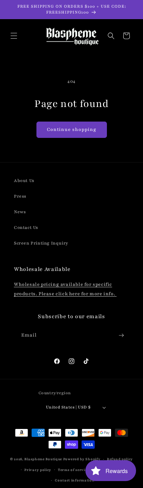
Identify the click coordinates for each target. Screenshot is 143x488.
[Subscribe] (121, 335)
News (20, 212)
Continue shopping (71, 129)
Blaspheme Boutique (43, 459)
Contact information (74, 480)
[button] (14, 35)
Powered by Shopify (82, 459)
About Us (24, 180)
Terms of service (73, 470)
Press (20, 196)
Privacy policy (37, 470)
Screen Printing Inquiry (41, 243)
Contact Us (26, 227)
